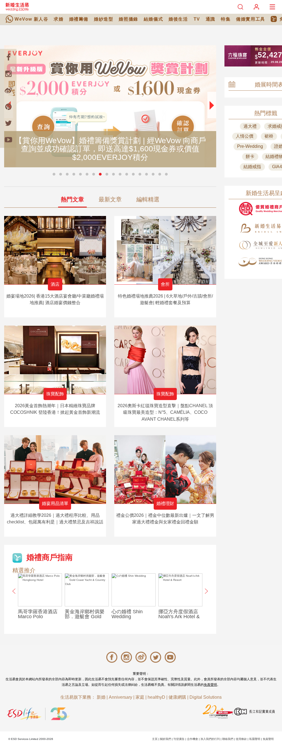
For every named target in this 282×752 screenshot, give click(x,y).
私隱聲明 (254, 738)
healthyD (156, 697)
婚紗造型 (103, 19)
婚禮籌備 (78, 19)
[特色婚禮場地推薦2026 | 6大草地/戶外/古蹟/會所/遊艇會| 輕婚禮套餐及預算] (165, 250)
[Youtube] (8, 139)
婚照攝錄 (128, 19)
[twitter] (8, 123)
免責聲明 (210, 685)
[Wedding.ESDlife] (17, 6)
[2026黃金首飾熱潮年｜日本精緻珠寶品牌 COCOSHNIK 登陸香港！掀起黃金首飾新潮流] (55, 360)
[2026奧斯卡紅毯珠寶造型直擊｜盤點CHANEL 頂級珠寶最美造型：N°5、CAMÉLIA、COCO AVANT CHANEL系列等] (165, 360)
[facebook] (8, 57)
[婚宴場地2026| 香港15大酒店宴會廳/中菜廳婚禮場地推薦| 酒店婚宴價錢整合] (55, 250)
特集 (226, 19)
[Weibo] (8, 90)
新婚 (101, 697)
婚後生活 (178, 19)
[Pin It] (8, 106)
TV (197, 19)
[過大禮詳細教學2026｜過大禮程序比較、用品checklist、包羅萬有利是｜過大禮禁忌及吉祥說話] (55, 469)
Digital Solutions (205, 697)
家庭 (139, 697)
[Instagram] (8, 73)
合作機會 (192, 738)
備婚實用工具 (250, 19)
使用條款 (241, 738)
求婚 (58, 19)
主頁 (155, 738)
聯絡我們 (227, 738)
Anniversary (120, 697)
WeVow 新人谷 (31, 19)
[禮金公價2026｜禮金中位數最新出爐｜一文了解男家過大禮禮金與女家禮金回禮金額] (165, 469)
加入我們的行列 (210, 738)
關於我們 (165, 738)
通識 (210, 19)
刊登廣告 (179, 738)
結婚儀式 (153, 19)
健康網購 (177, 697)
